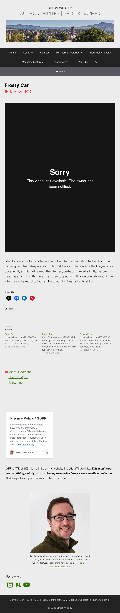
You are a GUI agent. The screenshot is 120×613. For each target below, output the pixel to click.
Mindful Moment (19, 372)
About (26, 52)
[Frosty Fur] (61, 343)
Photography (60, 61)
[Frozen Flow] (98, 342)
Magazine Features (32, 61)
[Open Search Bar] (97, 62)
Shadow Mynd (18, 377)
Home (12, 52)
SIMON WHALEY (60, 8)
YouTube (83, 61)
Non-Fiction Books (100, 52)
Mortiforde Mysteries (68, 52)
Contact (44, 52)
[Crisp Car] (23, 340)
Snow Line (15, 382)
